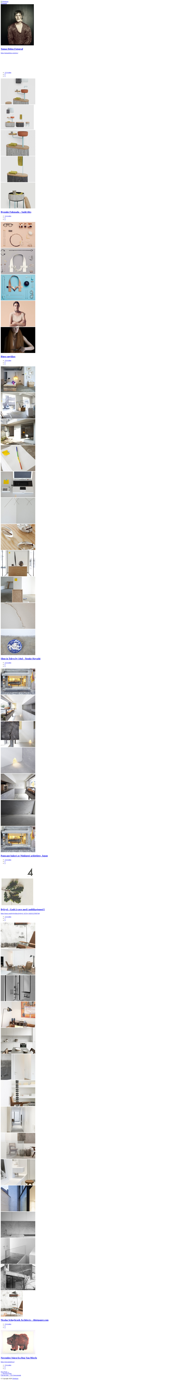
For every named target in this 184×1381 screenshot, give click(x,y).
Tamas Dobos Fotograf (12, 49)
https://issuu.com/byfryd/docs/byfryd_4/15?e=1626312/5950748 (20, 913)
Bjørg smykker (8, 356)
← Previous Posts (6, 1373)
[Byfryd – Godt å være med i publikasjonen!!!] (17, 905)
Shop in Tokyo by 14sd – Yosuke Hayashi (20, 658)
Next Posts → (5, 1372)
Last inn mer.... (11, 1375)
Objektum (15, 1378)
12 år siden (8, 72)
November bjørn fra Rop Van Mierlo (19, 1358)
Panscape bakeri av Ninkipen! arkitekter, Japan (24, 855)
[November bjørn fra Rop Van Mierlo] (18, 1354)
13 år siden (8, 360)
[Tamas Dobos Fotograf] (17, 45)
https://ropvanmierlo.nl (7, 1362)
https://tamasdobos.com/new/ (9, 53)
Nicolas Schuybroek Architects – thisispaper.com (24, 1320)
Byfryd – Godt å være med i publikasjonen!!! (23, 909)
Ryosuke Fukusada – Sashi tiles (16, 212)
